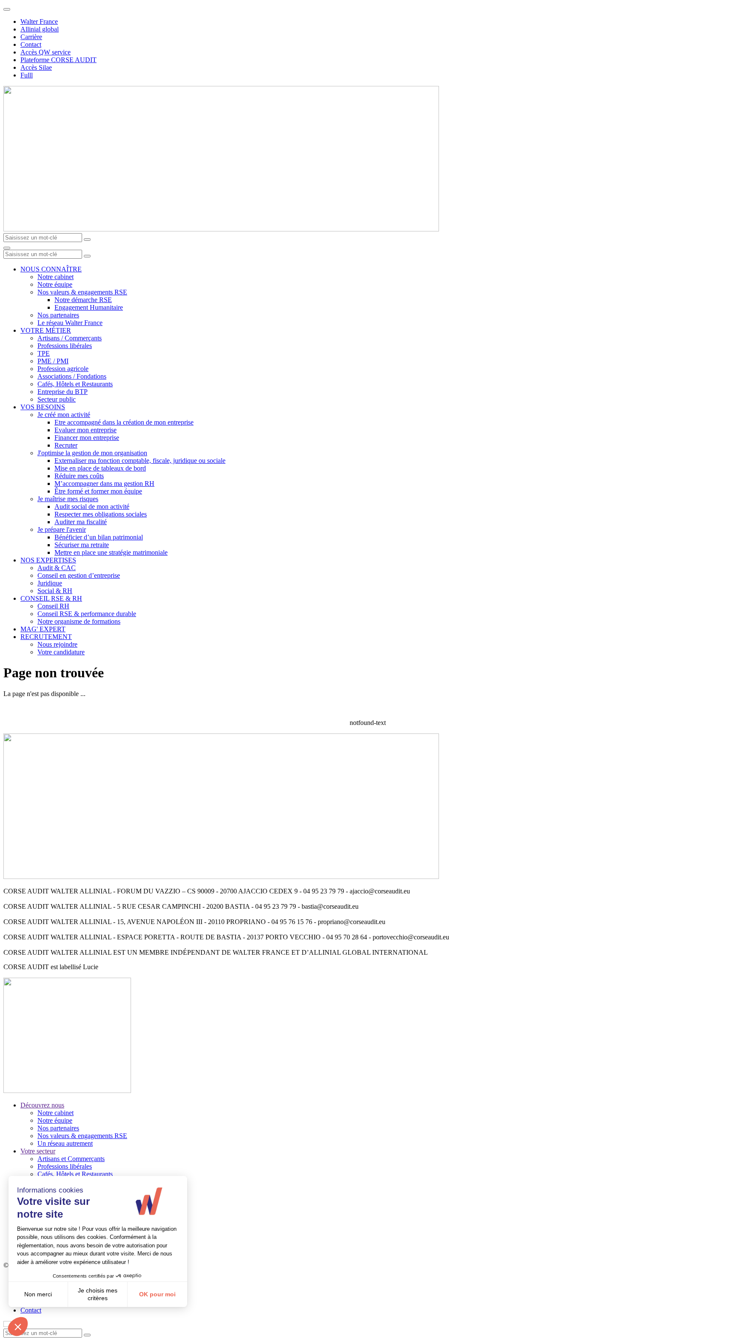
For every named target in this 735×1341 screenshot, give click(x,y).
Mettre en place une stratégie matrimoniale (111, 552)
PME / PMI (52, 361)
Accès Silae (36, 67)
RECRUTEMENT (46, 636)
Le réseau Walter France (70, 322)
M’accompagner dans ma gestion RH (104, 483)
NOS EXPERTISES (48, 560)
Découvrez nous (42, 1105)
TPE (43, 353)
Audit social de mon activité (91, 506)
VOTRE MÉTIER (45, 330)
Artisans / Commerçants (69, 338)
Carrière (31, 36)
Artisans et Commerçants (71, 1158)
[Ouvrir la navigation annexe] (6, 9)
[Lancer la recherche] (87, 239)
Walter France (39, 21)
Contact (30, 44)
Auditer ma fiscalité (80, 521)
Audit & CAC (56, 567)
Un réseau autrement (65, 1143)
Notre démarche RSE (83, 299)
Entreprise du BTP (62, 391)
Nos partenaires (58, 315)
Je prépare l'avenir (61, 529)
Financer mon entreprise (86, 437)
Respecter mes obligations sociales (100, 514)
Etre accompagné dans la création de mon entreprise (124, 422)
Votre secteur (37, 1151)
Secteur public (56, 399)
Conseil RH (53, 606)
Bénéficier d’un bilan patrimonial (98, 537)
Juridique (49, 583)
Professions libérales (64, 345)
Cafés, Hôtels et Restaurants (75, 384)
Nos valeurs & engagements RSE (82, 292)
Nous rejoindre (57, 644)
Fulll (26, 75)
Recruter (65, 445)
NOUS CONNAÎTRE (51, 269)
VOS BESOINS (42, 407)
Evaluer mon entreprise (85, 430)
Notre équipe (54, 284)
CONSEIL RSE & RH (51, 598)
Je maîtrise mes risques (67, 498)
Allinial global (39, 29)
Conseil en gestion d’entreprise (78, 575)
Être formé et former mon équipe (98, 491)
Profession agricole (62, 368)
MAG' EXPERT (43, 629)
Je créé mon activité (63, 414)
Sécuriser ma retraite (81, 544)
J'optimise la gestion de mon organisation (92, 453)
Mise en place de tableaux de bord (100, 468)
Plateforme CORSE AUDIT (58, 59)
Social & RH (54, 590)
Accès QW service (45, 52)
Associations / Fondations (71, 376)
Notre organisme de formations (78, 621)
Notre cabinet (55, 276)
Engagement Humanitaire (88, 307)
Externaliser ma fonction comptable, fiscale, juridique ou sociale (139, 460)
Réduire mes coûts (79, 475)
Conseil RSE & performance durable (86, 613)
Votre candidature (61, 652)
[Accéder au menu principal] (6, 248)
